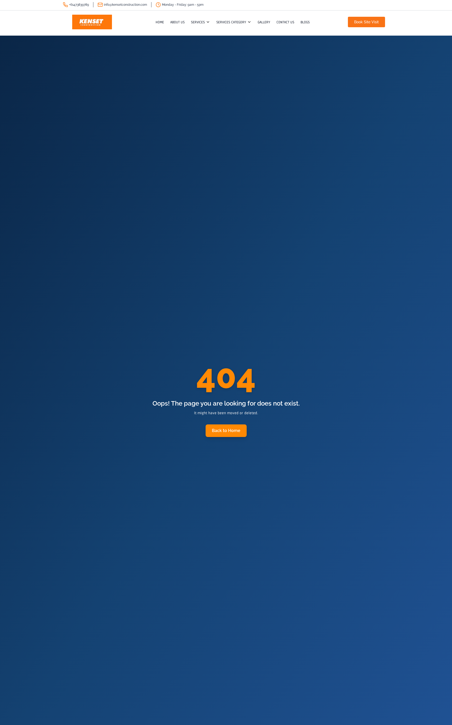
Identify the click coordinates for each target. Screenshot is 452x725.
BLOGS (305, 22)
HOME (160, 22)
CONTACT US (285, 22)
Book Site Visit (366, 22)
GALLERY (264, 22)
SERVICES (198, 22)
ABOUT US (177, 22)
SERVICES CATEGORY (231, 22)
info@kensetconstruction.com (125, 5)
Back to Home (226, 430)
